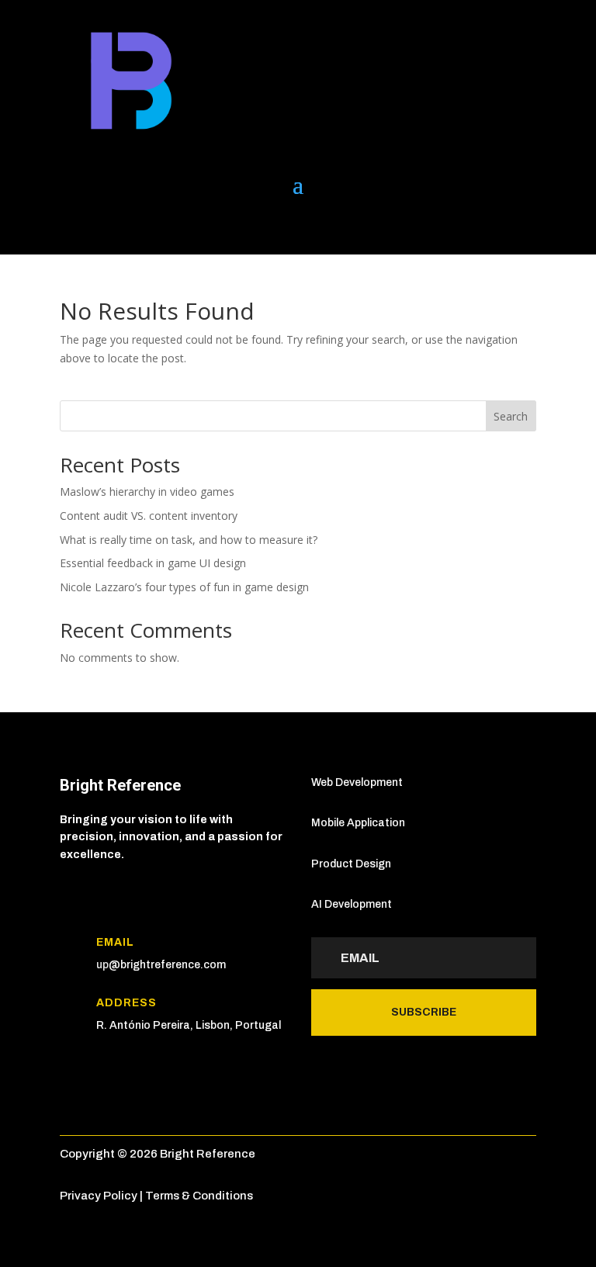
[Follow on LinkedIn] (72, 226)
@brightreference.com (167, 965)
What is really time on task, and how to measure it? (188, 539)
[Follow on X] (103, 226)
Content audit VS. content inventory (148, 515)
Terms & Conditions (199, 1195)
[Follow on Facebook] (134, 226)
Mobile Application (358, 823)
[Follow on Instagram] (165, 226)
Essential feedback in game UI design (153, 563)
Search (511, 416)
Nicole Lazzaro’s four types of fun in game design (184, 587)
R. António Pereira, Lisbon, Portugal (188, 1025)
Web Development (357, 782)
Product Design (351, 864)
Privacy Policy (98, 1195)
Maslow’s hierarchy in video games (147, 491)
